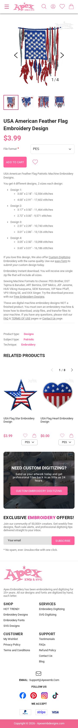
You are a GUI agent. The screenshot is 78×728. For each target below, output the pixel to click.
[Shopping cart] (71, 6)
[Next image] (62, 55)
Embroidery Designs (15, 614)
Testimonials (47, 639)
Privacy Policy (11, 644)
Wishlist (62, 6)
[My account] (53, 6)
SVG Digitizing (47, 614)
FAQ (5, 318)
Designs (29, 334)
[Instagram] (44, 695)
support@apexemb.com (44, 680)
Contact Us (49, 318)
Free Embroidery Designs (29, 296)
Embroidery (28, 344)
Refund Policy (47, 650)
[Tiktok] (55, 695)
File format (10, 148)
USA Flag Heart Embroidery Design (57, 420)
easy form (61, 261)
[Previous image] (15, 55)
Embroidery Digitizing (52, 609)
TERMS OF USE (20, 318)
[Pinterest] (33, 695)
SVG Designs (11, 625)
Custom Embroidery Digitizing (39, 491)
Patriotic (29, 339)
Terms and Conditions (16, 650)
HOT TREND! (11, 609)
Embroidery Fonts (14, 620)
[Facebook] (23, 695)
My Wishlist (10, 639)
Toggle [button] (6, 6)
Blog (41, 661)
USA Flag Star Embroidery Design (18, 420)
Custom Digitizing (59, 257)
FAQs (42, 644)
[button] (39, 55)
